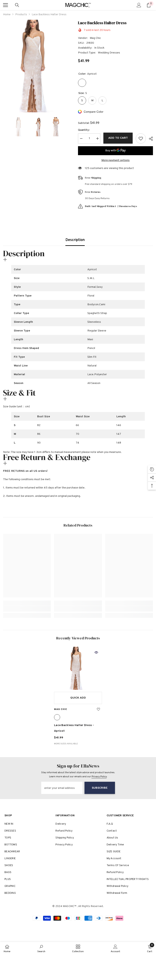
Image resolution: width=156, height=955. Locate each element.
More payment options (115, 160)
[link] (27, 609)
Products (21, 14)
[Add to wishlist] (141, 138)
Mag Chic (95, 38)
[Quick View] (96, 652)
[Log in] (139, 5)
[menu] (5, 5)
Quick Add (78, 698)
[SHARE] (149, 139)
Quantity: (84, 130)
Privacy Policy (99, 776)
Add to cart (118, 138)
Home (7, 14)
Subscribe (100, 788)
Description (75, 240)
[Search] (17, 5)
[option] (37, 66)
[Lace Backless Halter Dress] (78, 668)
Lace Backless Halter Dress (74, 728)
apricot (57, 717)
